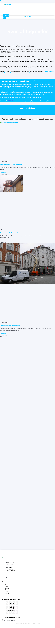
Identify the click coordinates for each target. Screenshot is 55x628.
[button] (54, 17)
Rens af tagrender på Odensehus (10, 325)
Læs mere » (3, 172)
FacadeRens (3, 0)
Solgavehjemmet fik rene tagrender (11, 164)
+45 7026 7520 (10, 101)
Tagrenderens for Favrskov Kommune (11, 233)
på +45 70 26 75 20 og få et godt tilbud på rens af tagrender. (27, 111)
